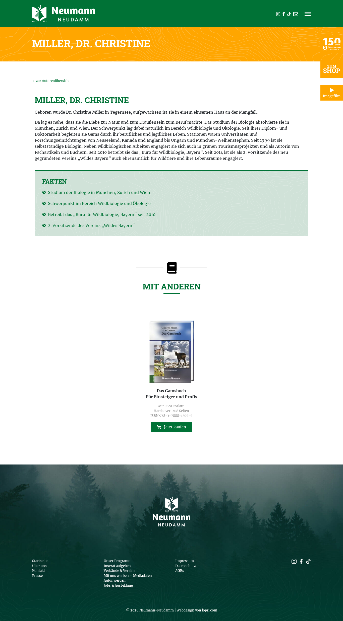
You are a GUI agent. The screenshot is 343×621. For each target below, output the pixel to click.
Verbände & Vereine (119, 571)
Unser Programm (118, 561)
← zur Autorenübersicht (51, 81)
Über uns (39, 566)
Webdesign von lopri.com (197, 610)
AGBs (179, 571)
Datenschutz (185, 566)
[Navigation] (308, 16)
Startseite (39, 561)
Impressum (184, 561)
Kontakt (38, 571)
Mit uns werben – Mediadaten (128, 576)
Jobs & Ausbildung (118, 585)
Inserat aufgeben (117, 566)
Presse (37, 576)
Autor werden (115, 580)
